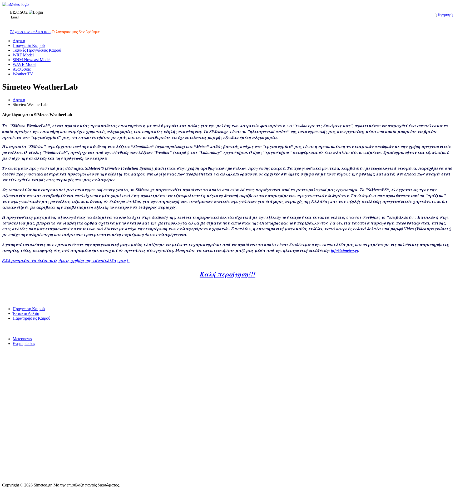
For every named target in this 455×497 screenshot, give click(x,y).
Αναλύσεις (22, 69)
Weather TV (23, 74)
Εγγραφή (445, 14)
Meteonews (22, 339)
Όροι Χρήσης (11, 394)
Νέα (5, 328)
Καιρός (7, 298)
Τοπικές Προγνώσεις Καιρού (37, 50)
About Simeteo (13, 454)
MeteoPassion (12, 464)
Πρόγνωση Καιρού (16, 354)
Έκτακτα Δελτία (26, 313)
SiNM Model (11, 374)
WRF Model (23, 55)
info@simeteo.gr (344, 250)
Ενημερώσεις (24, 343)
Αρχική (19, 40)
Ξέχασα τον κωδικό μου (30, 32)
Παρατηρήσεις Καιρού (31, 318)
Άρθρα (7, 474)
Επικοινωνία (11, 404)
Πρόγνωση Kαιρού (29, 45)
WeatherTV (10, 444)
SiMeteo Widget (14, 424)
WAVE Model (24, 64)
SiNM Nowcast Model (32, 59)
